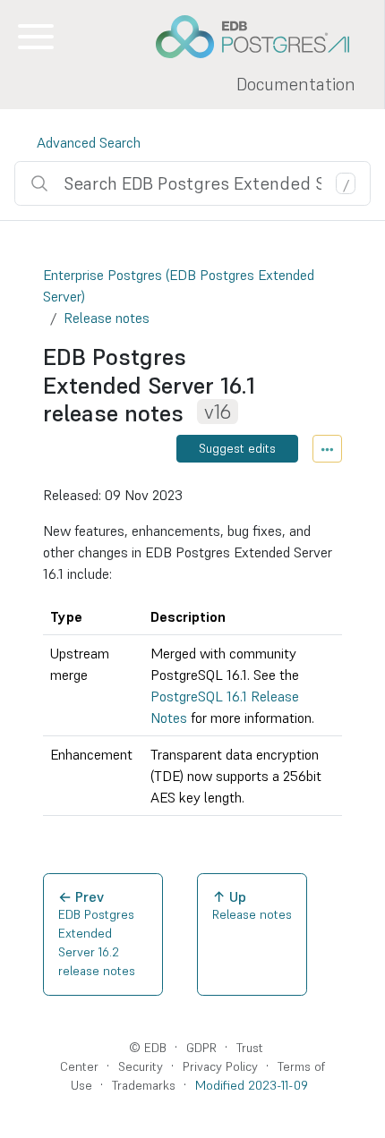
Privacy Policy (220, 1066)
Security (140, 1066)
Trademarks (143, 1085)
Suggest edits (237, 448)
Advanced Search (89, 142)
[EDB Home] (262, 36)
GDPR (201, 1048)
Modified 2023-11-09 (251, 1085)
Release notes (107, 318)
